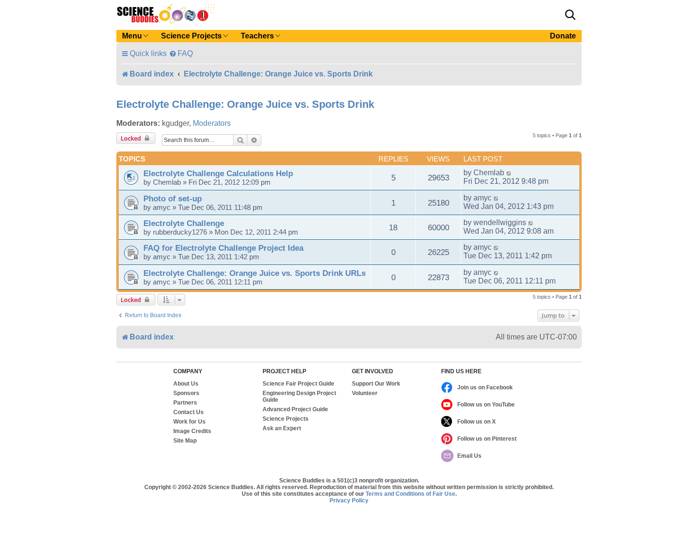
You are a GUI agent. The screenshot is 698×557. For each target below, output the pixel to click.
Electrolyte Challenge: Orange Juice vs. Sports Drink (245, 104)
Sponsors (186, 393)
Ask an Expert (282, 428)
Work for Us (189, 421)
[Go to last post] (509, 173)
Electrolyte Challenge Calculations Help (218, 173)
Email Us (469, 456)
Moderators (212, 123)
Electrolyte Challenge (183, 223)
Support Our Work (376, 383)
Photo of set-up (172, 198)
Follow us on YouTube (486, 404)
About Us (185, 383)
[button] (570, 14)
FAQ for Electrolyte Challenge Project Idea (223, 248)
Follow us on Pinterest (487, 438)
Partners (185, 402)
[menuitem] (181, 53)
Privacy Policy (349, 500)
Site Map (185, 440)
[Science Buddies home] (165, 13)
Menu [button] (132, 36)
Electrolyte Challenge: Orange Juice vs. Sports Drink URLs (254, 273)
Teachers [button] (257, 36)
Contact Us (188, 412)
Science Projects (286, 418)
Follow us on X (476, 421)
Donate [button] (563, 36)
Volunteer (364, 393)
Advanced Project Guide (295, 409)
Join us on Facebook (485, 387)
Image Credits (192, 431)
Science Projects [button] (191, 36)
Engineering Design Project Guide (299, 396)
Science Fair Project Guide (298, 383)
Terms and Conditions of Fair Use (410, 494)
